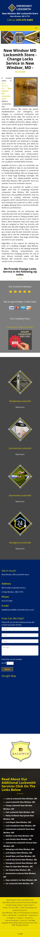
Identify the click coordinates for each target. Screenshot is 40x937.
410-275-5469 (24, 20)
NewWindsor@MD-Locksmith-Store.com (18, 610)
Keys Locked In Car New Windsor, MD (21, 880)
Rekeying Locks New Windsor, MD (20, 849)
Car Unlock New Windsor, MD (18, 870)
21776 (20, 278)
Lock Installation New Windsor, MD (21, 826)
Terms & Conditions (12, 920)
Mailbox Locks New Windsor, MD (19, 836)
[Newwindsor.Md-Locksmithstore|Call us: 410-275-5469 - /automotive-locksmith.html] (20, 476)
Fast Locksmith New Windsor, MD (20, 812)
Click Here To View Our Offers (20, 327)
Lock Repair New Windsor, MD (18, 822)
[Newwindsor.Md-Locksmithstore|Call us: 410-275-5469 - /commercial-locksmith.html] (20, 429)
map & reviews (28, 905)
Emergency (11, 918)
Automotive (33, 915)
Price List (24, 920)
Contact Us (29, 918)
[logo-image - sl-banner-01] (20, 37)
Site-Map (32, 920)
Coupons (20, 918)
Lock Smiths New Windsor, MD (19, 839)
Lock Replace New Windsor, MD (19, 853)
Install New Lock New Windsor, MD (20, 856)
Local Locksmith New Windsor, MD (20, 802)
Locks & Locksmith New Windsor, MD (21, 798)
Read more (20, 407)
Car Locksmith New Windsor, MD (19, 883)
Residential (12, 915)
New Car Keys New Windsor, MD (19, 866)
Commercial (22, 915)
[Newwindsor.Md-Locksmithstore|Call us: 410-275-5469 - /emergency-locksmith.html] (20, 523)
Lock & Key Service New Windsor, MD (21, 859)
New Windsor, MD (5, 86)
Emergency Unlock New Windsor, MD (21, 863)
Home (5, 915)
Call (20, 934)
